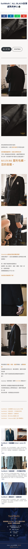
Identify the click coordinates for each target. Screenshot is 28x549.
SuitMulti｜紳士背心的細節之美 (10, 416)
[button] (4, 16)
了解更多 (2, 453)
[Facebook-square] (10, 535)
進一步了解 (6, 49)
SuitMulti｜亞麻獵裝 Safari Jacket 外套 (12, 409)
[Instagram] (17, 535)
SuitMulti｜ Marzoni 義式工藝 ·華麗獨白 (12, 418)
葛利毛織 (14, 147)
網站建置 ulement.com (14, 547)
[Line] (14, 535)
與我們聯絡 (17, 49)
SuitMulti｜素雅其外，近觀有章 (10, 413)
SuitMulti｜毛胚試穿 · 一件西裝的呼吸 (11, 411)
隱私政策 (19, 545)
